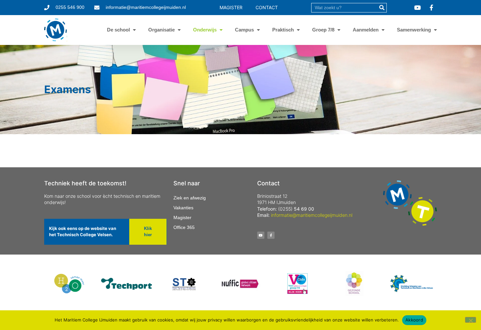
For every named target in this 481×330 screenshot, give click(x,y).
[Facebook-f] (271, 235)
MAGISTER (231, 7)
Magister (182, 217)
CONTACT (267, 7)
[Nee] (470, 320)
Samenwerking (414, 29)
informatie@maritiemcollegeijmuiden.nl (311, 215)
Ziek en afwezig (189, 197)
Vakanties (183, 207)
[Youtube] (260, 235)
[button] (147, 232)
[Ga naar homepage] (55, 30)
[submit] (381, 7)
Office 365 (184, 227)
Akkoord (414, 319)
